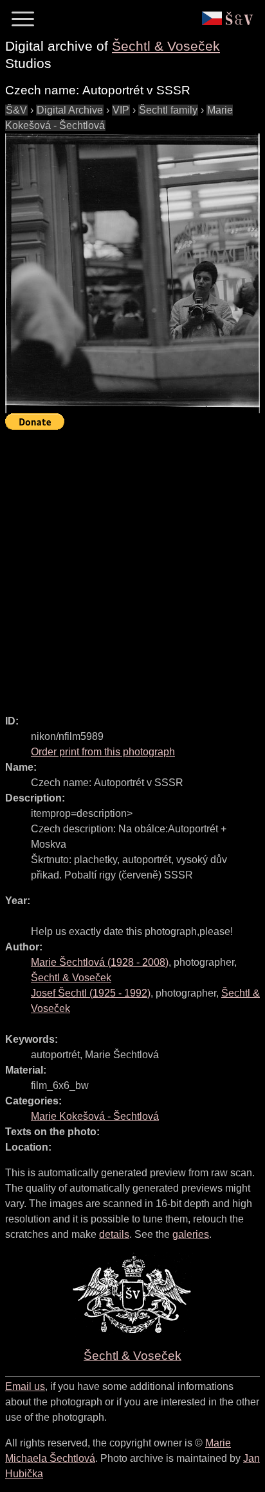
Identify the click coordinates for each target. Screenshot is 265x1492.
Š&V (16, 110)
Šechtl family (168, 110)
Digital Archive (70, 110)
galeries (190, 1234)
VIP (121, 110)
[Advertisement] (132, 566)
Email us (25, 1386)
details (114, 1234)
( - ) (100, 962)
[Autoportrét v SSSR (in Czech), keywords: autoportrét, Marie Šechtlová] (132, 273)
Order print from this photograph (103, 751)
